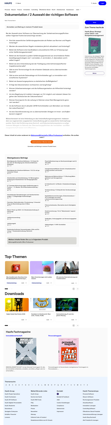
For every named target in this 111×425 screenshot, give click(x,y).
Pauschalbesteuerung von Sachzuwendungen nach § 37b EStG (60, 162)
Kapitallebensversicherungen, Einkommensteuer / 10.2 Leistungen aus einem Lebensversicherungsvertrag (60, 197)
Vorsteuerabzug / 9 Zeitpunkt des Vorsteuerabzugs (60, 190)
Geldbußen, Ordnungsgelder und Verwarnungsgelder (60, 218)
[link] (7, 9)
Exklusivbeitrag (11, 283)
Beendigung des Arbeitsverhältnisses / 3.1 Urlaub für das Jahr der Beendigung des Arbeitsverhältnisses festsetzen (23, 162)
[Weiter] (77, 288)
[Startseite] (9, 3)
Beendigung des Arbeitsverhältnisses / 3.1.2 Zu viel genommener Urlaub (23, 171)
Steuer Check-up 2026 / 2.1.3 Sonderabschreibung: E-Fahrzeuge (23, 210)
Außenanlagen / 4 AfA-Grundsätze (55, 224)
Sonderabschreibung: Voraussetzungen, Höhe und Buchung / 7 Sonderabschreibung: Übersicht (23, 230)
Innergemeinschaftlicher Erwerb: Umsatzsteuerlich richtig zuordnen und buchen (60, 169)
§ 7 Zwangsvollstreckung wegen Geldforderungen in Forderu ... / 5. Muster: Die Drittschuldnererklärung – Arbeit (22, 187)
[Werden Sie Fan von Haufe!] (58, 394)
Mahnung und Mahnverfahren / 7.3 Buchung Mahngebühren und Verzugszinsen (60, 177)
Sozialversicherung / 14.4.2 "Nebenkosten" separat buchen (60, 211)
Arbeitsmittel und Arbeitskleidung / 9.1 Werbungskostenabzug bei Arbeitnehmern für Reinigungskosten (23, 178)
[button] (102, 3)
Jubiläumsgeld (11, 223)
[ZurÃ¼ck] (73, 289)
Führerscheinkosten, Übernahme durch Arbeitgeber (60, 205)
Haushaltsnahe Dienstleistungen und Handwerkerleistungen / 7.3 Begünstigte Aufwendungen (23, 195)
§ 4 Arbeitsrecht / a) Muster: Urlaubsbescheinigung (60, 184)
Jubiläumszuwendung (13, 217)
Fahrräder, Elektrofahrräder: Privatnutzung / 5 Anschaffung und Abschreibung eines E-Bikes (24, 203)
